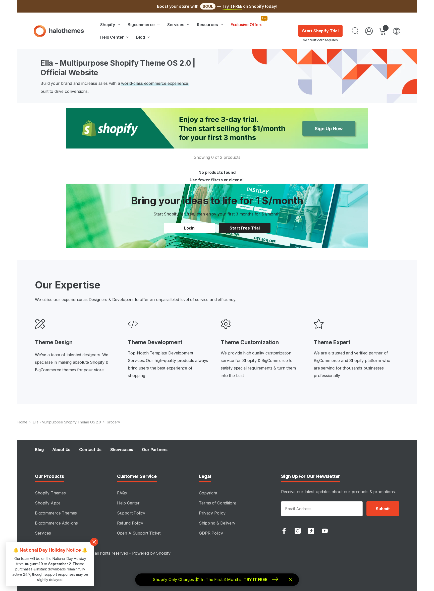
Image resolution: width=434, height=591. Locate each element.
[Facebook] (284, 531)
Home (22, 422)
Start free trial (244, 228)
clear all (236, 179)
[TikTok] (311, 531)
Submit (383, 508)
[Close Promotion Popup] (94, 542)
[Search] (355, 31)
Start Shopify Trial (320, 30)
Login (189, 228)
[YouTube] (325, 531)
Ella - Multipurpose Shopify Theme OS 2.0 (67, 422)
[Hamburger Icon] (396, 31)
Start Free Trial (276, 310)
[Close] (326, 236)
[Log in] (369, 31)
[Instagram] (298, 531)
